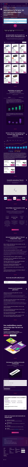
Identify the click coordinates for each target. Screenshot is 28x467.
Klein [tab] (7, 140)
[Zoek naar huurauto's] (1, 9)
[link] (12, 165)
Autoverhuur (5, 7)
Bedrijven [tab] (9, 97)
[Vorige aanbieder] (4, 194)
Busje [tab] (17, 140)
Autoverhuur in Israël (9, 7)
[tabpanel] (15, 112)
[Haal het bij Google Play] (23, 450)
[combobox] (7, 17)
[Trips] (1, 14)
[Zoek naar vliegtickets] (1, 6)
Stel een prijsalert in (16, 429)
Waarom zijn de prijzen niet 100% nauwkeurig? (10, 443)
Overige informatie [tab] (21, 97)
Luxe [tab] (23, 140)
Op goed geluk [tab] (7, 404)
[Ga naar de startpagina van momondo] (5, 3)
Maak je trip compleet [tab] (19, 402)
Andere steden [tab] (13, 402)
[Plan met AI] (1, 12)
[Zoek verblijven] (1, 7)
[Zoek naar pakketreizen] (1, 10)
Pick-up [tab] (20, 140)
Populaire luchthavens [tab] (7, 402)
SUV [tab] (15, 140)
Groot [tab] (13, 140)
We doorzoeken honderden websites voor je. (10, 442)
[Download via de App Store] (23, 452)
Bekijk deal (9, 72)
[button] (1, 4)
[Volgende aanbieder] (25, 194)
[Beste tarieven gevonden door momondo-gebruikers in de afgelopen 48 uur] (26, 35)
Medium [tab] (10, 140)
